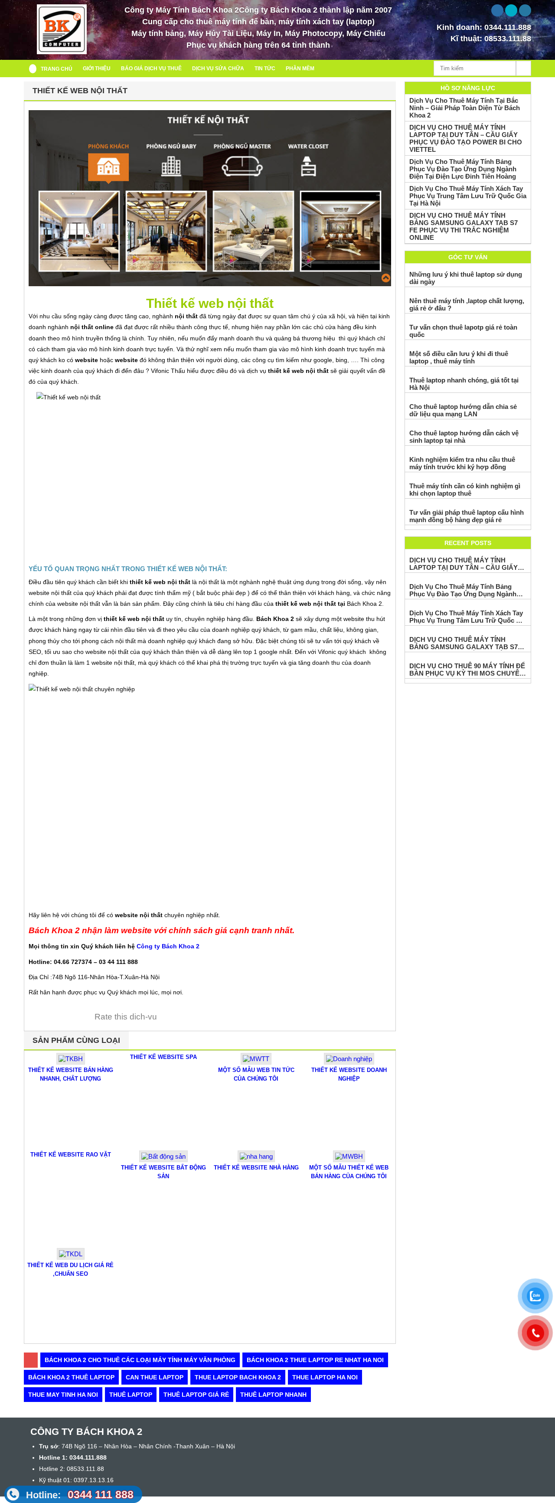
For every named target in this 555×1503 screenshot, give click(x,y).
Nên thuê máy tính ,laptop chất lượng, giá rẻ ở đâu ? (466, 304)
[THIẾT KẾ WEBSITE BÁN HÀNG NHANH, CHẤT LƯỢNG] (70, 1062)
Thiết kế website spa (163, 1057)
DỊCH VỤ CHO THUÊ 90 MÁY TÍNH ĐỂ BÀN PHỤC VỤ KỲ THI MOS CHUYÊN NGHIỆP (467, 669)
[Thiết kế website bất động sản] (163, 1159)
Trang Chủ (56, 69)
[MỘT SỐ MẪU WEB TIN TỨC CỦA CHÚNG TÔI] (256, 1062)
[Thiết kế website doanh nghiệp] (349, 1062)
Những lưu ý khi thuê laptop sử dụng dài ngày (465, 278)
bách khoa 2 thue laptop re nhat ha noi (315, 1359)
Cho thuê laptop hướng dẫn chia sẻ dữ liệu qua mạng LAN (463, 410)
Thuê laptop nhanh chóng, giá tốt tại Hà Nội (464, 383)
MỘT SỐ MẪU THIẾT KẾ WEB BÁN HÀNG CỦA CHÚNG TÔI (348, 1172)
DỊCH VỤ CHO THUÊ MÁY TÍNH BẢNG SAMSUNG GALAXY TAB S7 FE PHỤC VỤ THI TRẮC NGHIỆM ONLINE (463, 226)
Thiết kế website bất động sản (163, 1172)
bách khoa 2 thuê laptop (71, 1377)
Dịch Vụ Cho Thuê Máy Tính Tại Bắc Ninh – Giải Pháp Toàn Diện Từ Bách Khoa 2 (464, 108)
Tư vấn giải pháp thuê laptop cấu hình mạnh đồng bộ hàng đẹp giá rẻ (466, 516)
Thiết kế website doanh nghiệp (349, 1074)
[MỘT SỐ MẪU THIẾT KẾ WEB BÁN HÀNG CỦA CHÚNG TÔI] (349, 1159)
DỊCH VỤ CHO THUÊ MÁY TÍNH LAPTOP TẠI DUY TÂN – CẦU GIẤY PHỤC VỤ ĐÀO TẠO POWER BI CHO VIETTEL (465, 138)
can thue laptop (154, 1377)
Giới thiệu (97, 68)
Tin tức (265, 68)
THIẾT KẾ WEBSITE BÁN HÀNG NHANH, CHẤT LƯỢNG (70, 1074)
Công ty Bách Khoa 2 (168, 946)
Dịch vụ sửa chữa (218, 68)
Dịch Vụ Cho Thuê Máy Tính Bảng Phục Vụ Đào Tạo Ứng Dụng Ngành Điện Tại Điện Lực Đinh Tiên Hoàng (462, 169)
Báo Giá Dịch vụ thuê (151, 68)
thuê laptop (130, 1394)
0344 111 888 (80, 1494)
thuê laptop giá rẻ (196, 1394)
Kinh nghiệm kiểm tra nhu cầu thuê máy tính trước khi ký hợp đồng (462, 463)
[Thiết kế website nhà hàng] (256, 1159)
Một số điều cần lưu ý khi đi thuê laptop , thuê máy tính (458, 357)
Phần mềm (300, 68)
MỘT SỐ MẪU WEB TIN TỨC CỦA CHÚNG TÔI (256, 1074)
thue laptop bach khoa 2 (238, 1377)
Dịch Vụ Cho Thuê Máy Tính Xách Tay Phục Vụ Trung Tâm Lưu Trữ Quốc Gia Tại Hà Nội (467, 196)
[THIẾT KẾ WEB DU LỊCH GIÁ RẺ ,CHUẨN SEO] (71, 1257)
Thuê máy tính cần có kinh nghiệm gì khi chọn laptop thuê (464, 489)
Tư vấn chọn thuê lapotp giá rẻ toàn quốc (463, 330)
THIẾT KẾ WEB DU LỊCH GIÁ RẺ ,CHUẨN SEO (70, 1269)
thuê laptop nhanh (273, 1394)
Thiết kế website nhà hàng (256, 1167)
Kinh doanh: (484, 27)
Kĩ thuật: (491, 38)
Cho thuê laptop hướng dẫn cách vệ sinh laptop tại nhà (464, 436)
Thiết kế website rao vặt (70, 1154)
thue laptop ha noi (325, 1377)
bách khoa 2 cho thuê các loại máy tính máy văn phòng (140, 1359)
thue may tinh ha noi (63, 1394)
